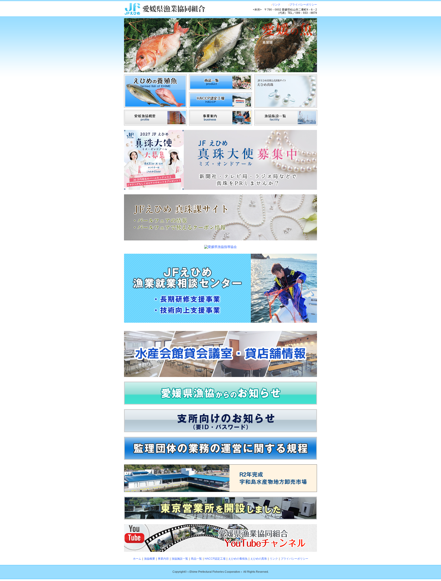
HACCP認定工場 (215, 558)
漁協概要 (149, 558)
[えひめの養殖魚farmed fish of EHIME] (155, 106)
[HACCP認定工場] (220, 106)
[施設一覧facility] (285, 124)
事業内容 (163, 558)
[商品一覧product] (220, 89)
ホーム (137, 558)
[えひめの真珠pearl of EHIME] (285, 106)
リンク (276, 4)
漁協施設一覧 (180, 558)
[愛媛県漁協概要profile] (155, 124)
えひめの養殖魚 (238, 558)
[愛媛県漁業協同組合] (175, 9)
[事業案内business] (220, 124)
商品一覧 (196, 558)
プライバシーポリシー (303, 4)
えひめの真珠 (258, 558)
